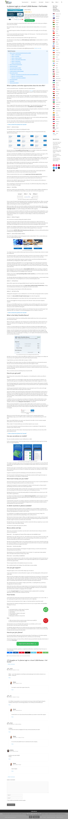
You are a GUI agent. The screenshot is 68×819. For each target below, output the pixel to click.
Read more (36, 817)
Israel (57, 63)
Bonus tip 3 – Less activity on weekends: (18, 77)
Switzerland (58, 117)
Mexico (57, 74)
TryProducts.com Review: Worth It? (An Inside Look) (57, 147)
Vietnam (57, 131)
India (57, 56)
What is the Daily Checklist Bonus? (16, 64)
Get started (41, 2)
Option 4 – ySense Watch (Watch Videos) (18, 59)
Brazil (57, 24)
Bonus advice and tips (14, 72)
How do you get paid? (13, 66)
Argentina (57, 16)
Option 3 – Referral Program (16, 58)
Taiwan (57, 119)
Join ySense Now (29, 20)
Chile (57, 31)
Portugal (57, 93)
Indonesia (58, 59)
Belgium (57, 22)
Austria (57, 20)
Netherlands (58, 78)
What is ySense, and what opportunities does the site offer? (20, 53)
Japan (57, 67)
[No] (66, 815)
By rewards (33, 2)
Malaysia (57, 72)
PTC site (31, 90)
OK (30, 817)
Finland (57, 44)
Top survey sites (25, 2)
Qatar (57, 95)
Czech (57, 37)
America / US (58, 13)
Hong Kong (58, 52)
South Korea (58, 110)
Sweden (57, 115)
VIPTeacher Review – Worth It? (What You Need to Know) (56, 159)
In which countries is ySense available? (17, 71)
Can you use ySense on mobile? (15, 67)
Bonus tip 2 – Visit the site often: (17, 76)
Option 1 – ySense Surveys (16, 54)
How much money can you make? (16, 69)
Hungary (57, 54)
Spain (57, 112)
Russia (57, 99)
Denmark (57, 39)
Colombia (57, 35)
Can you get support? (13, 79)
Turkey (57, 123)
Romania (57, 97)
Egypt (57, 41)
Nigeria (57, 82)
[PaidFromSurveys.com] (8, 2)
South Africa (58, 108)
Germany (57, 48)
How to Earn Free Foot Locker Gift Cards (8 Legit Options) (57, 143)
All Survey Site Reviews (12, 655)
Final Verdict (12, 81)
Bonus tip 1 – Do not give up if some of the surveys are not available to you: (24, 74)
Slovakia (57, 106)
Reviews (46, 2)
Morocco (57, 76)
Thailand (57, 121)
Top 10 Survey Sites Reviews (25, 655)
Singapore (58, 104)
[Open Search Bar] (61, 2)
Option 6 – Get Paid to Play (16, 62)
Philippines (58, 89)
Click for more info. (37, 48)
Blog (52, 2)
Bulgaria (57, 26)
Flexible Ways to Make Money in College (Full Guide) (57, 151)
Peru (57, 87)
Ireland (57, 61)
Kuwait (57, 69)
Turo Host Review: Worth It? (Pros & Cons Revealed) (57, 155)
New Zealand (58, 80)
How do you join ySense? (14, 82)
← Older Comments (11, 664)
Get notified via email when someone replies (17, 800)
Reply (10, 677)
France (57, 46)
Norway (57, 84)
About (57, 2)
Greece (57, 50)
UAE (56, 125)
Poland (57, 91)
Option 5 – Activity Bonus (15, 61)
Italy (56, 65)
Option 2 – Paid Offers (15, 56)
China (57, 33)
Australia (57, 18)
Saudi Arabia (58, 102)
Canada (57, 28)
